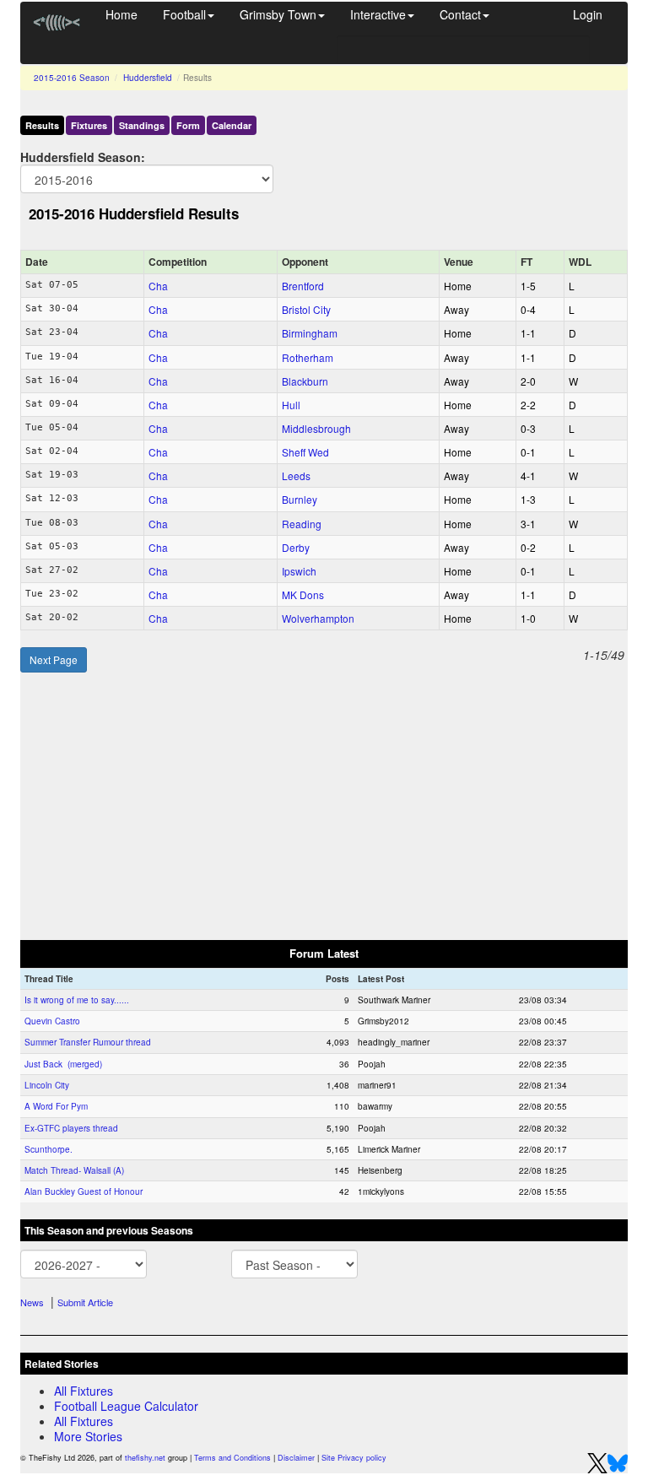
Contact (460, 14)
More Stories (88, 1436)
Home (121, 14)
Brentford (303, 285)
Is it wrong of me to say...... (76, 1000)
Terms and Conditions (232, 1457)
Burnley (299, 499)
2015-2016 (72, 78)
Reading (301, 523)
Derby (296, 547)
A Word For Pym (56, 1106)
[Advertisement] (324, 807)
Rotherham (307, 357)
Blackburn (305, 381)
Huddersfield (147, 78)
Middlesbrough (316, 428)
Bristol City (306, 309)
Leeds (296, 475)
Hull (291, 404)
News (32, 1302)
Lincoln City (46, 1085)
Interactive (378, 14)
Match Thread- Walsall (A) (74, 1170)
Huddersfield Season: (82, 157)
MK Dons (303, 594)
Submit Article (85, 1302)
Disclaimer (296, 1457)
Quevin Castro (52, 1021)
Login (587, 14)
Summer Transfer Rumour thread (87, 1042)
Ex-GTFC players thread (71, 1128)
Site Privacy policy (353, 1457)
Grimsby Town (278, 14)
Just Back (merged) (63, 1064)
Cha (158, 285)
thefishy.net (145, 1457)
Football (184, 14)
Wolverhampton (318, 618)
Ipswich (299, 571)
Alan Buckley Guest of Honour (83, 1191)
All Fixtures (83, 1390)
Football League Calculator (126, 1405)
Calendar (231, 125)
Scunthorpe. (48, 1149)
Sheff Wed (305, 452)
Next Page (54, 659)
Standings (142, 125)
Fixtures (89, 125)
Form (188, 125)
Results (42, 125)
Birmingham (310, 333)
